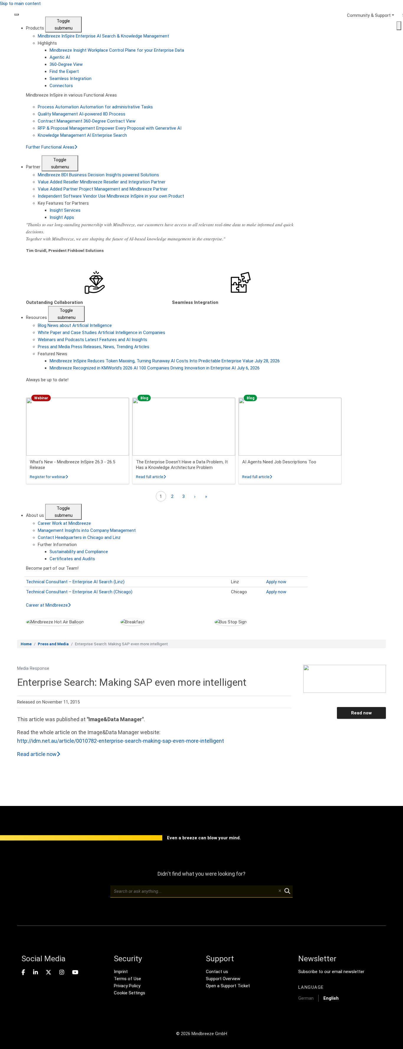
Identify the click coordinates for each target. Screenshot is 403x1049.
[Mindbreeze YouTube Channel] (75, 972)
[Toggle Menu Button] (16, 14)
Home (26, 644)
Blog (75, 325)
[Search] (399, 25)
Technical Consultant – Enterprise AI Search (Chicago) (79, 591)
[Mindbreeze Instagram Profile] (61, 972)
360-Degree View (66, 64)
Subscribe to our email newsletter (331, 971)
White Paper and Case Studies (101, 332)
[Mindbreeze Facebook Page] (23, 972)
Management (87, 530)
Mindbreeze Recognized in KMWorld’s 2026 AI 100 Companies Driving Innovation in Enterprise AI (155, 368)
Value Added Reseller (102, 182)
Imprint (121, 971)
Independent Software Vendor (111, 196)
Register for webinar (49, 477)
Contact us (217, 971)
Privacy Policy (127, 985)
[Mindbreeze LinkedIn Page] (35, 972)
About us (35, 515)
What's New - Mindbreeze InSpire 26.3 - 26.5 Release (72, 464)
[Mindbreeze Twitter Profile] (48, 972)
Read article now (37, 754)
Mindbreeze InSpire (103, 36)
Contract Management (86, 121)
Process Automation (95, 107)
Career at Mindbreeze (47, 605)
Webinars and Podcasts (92, 339)
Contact (79, 537)
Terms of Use (127, 978)
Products (35, 28)
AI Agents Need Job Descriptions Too (279, 462)
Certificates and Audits (72, 558)
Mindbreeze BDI (98, 174)
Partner (34, 167)
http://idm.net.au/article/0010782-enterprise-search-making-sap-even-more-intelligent (120, 741)
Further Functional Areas (50, 147)
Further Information (57, 544)
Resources (37, 317)
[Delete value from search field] (279, 891)
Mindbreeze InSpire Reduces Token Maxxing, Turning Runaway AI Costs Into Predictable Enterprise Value (165, 361)
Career (64, 523)
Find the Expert (64, 71)
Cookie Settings (129, 993)
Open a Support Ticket (228, 985)
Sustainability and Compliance (79, 551)
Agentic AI (60, 57)
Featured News (52, 353)
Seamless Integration (70, 78)
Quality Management (81, 114)
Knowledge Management (82, 135)
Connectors (61, 85)
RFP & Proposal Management (109, 128)
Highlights (47, 43)
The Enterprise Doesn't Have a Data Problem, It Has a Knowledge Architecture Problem (182, 464)
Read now (361, 713)
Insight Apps (62, 217)
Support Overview (223, 978)
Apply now (276, 581)
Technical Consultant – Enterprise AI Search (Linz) (75, 581)
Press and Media (93, 346)
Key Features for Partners (63, 203)
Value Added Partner (103, 189)
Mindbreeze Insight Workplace (117, 50)
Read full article (151, 477)
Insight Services (65, 210)
